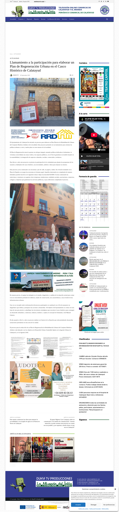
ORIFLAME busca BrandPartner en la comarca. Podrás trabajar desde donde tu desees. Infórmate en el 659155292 (93, 384)
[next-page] (14, 465)
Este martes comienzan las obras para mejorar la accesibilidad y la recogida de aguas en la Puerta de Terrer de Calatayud (25, 421)
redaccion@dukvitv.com (93, 479)
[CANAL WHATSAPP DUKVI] (94, 316)
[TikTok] (103, 1)
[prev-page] (11, 465)
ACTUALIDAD (17, 54)
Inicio (11, 54)
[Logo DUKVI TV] (18, 11)
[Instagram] (101, 1)
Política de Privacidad (95, 508)
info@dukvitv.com (93, 482)
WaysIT (33, 499)
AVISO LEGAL (105, 508)
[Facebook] (99, 1)
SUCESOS (91, 243)
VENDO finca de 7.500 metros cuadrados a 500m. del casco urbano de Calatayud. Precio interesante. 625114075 (93, 374)
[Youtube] (108, 1)
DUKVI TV (16, 75)
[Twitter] (106, 1)
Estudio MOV (40, 499)
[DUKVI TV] (11, 75)
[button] (115, 489)
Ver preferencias (109, 505)
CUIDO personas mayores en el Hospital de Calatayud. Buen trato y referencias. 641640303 (93, 395)
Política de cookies (83, 508)
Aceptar (78, 505)
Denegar (94, 505)
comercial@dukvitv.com (93, 484)
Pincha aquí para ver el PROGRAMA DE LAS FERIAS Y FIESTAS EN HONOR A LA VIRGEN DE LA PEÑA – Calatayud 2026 (99, 263)
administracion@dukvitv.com (94, 480)
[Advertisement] (59, 37)
